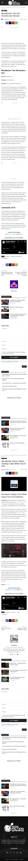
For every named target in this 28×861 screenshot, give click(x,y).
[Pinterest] (13, 23)
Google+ (9, 234)
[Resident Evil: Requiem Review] (5, 309)
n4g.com (14, 178)
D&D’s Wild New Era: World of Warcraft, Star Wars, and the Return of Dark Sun (14, 375)
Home (2, 7)
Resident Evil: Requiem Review (16, 307)
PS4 (12, 7)
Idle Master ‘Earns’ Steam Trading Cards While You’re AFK (7, 274)
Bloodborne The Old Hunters (16, 256)
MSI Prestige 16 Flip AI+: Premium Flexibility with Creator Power (14, 389)
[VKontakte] (20, 852)
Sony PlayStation (8, 7)
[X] (10, 23)
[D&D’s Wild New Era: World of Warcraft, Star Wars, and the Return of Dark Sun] (5, 423)
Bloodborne (7, 256)
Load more (13, 450)
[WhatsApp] (16, 23)
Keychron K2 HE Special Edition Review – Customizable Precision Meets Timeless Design (18, 315)
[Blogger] (7, 852)
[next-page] (4, 321)
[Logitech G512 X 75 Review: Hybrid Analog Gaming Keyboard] (5, 302)
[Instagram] (17, 852)
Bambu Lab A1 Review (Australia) (9, 386)
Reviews (5, 10)
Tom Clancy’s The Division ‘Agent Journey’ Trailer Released (21, 274)
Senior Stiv (6, 19)
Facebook (14, 234)
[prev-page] (2, 321)
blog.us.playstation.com (14, 118)
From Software (4, 258)
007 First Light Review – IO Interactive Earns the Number (14, 383)
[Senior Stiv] (2, 19)
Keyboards (3, 304)
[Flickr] (14, 852)
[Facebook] (7, 23)
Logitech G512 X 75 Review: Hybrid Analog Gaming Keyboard (13, 379)
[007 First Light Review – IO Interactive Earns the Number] (5, 437)
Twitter (21, 234)
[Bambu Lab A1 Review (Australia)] (5, 445)
